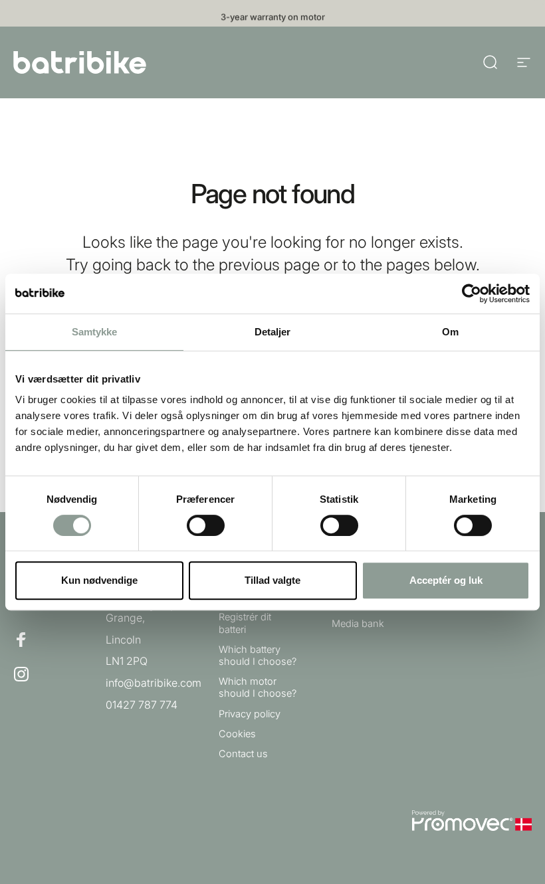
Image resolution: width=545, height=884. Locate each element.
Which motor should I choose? (257, 687)
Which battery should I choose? (257, 655)
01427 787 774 (141, 704)
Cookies (237, 734)
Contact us (243, 754)
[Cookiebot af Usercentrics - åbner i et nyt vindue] (471, 294)
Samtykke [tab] (95, 331)
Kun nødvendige (99, 580)
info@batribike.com (153, 682)
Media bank (358, 624)
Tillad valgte (272, 580)
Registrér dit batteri (245, 623)
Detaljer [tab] (273, 331)
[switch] (206, 525)
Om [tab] (450, 331)
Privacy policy (249, 714)
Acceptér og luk (446, 580)
